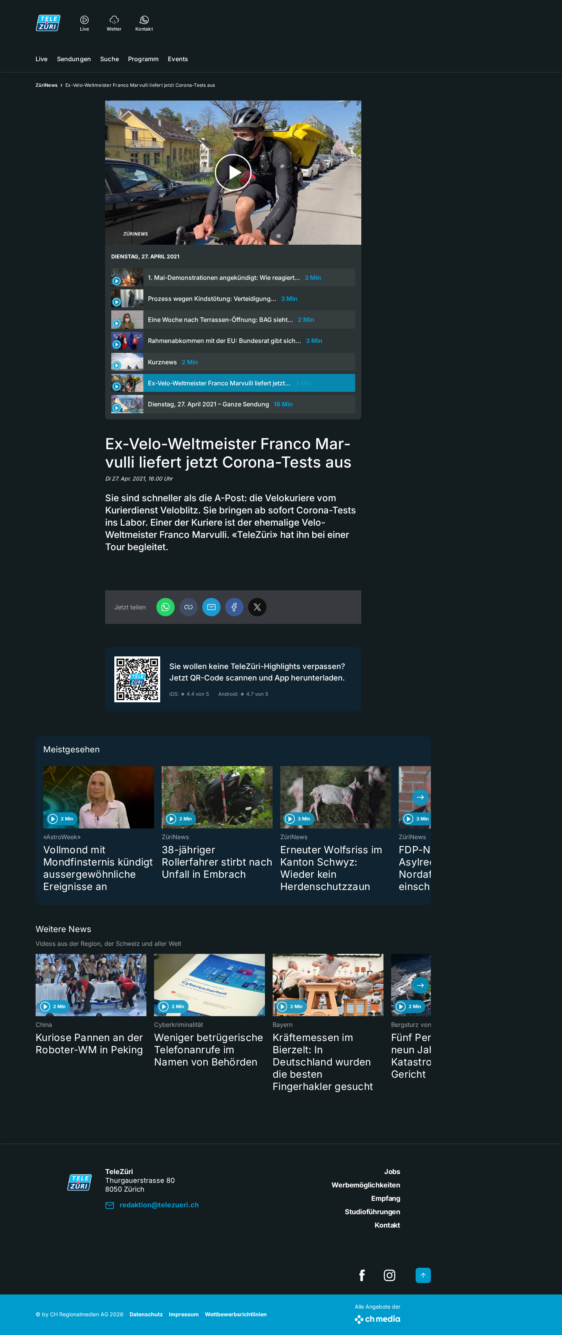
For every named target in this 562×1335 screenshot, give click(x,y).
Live (42, 59)
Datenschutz (146, 1314)
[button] (188, 607)
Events (178, 59)
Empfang (385, 1198)
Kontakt (387, 1225)
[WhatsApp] (165, 607)
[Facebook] (234, 607)
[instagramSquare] (389, 1275)
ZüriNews (47, 85)
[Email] (211, 607)
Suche (109, 59)
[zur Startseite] (48, 23)
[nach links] (45, 797)
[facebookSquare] (362, 1275)
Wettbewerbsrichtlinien (236, 1314)
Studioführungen (372, 1212)
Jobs (392, 1172)
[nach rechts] (420, 797)
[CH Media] (377, 1318)
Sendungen (74, 59)
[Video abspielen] (233, 173)
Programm (143, 59)
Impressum (184, 1314)
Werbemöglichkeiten (365, 1185)
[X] (257, 607)
